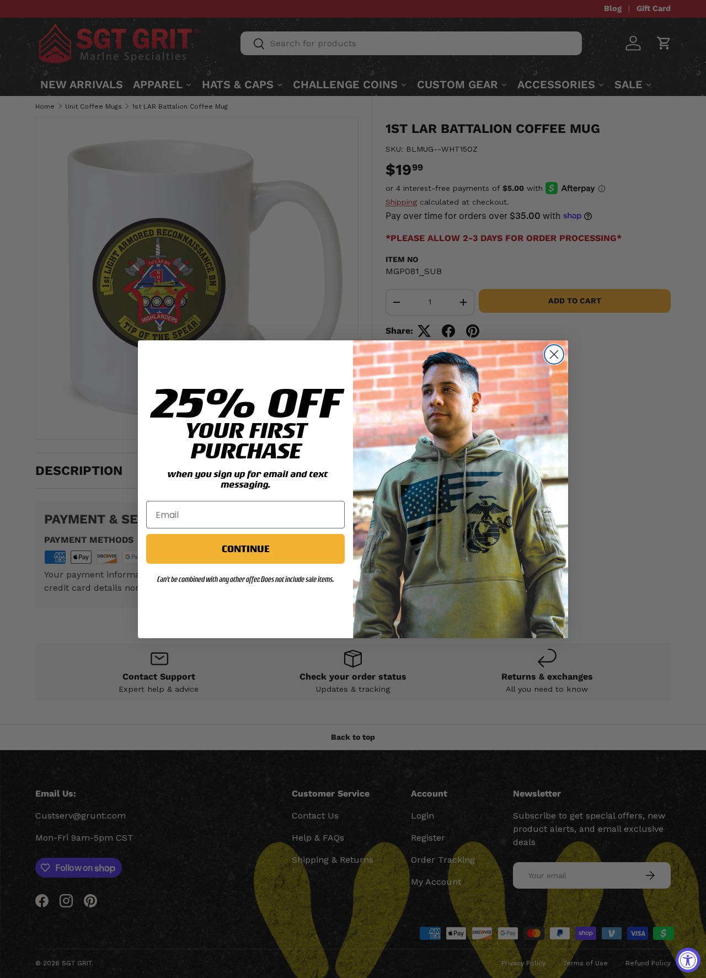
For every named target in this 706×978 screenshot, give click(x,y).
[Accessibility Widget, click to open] (688, 960)
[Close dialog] (554, 354)
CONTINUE (245, 548)
